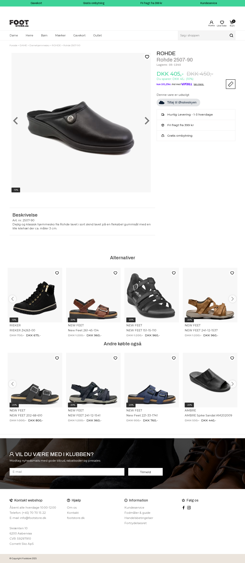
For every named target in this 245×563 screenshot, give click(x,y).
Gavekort (36, 3)
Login (211, 22)
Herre (29, 35)
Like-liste (147, 57)
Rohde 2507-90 (71, 45)
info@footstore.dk (33, 518)
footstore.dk (76, 518)
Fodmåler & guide (137, 513)
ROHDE (56, 45)
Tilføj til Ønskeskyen (181, 102)
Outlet (97, 35)
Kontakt (73, 513)
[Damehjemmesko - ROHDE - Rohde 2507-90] (81, 122)
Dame (14, 35)
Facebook (183, 507)
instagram (189, 507)
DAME (23, 45)
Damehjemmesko (39, 45)
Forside (13, 45)
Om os (72, 507)
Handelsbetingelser (138, 518)
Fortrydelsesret (135, 523)
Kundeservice (208, 3)
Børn (44, 35)
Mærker (60, 35)
